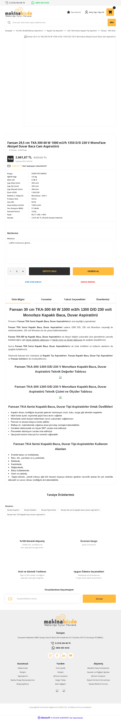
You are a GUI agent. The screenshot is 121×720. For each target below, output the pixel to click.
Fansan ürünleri (18, 359)
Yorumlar (46, 299)
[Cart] (110, 12)
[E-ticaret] (60, 718)
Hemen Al (93, 271)
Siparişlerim (23, 676)
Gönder (99, 599)
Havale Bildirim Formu (98, 684)
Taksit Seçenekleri (74, 299)
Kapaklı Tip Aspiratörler (54, 355)
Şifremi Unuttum (60, 676)
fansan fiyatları (30, 510)
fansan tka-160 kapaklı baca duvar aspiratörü (26, 514)
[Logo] (18, 12)
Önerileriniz (102, 299)
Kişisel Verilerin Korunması (98, 680)
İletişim (23, 672)
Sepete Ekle (50, 271)
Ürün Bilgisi (18, 299)
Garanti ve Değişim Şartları (98, 672)
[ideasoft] (44, 717)
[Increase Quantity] (23, 271)
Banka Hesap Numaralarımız (23, 680)
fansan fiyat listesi (48, 510)
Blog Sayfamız (23, 684)
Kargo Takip (60, 680)
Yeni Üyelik (60, 668)
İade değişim (60, 684)
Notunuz (11, 238)
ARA (112, 22)
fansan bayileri (13, 510)
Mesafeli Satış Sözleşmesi (98, 668)
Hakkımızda (23, 668)
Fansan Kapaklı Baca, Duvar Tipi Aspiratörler (90, 355)
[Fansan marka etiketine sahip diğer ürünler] (16, 138)
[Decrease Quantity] (10, 271)
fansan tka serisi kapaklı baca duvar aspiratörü (80, 510)
